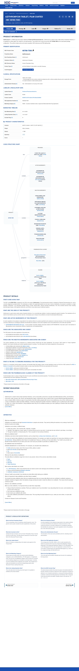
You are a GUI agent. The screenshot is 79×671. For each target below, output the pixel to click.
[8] (14, 103)
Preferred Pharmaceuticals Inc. (29, 91)
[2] (13, 60)
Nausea (9, 461)
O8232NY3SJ (40, 220)
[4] (16, 83)
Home (6, 5)
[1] (16, 57)
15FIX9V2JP (40, 235)
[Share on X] (63, 16)
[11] (16, 114)
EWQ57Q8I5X (40, 216)
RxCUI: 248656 (39, 275)
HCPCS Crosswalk (54, 5)
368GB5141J (40, 231)
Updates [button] (62, 5)
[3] (11, 66)
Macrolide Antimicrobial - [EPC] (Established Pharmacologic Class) (21, 379)
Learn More (8, 406)
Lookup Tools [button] (13, 5)
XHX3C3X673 (40, 240)
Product (9, 28)
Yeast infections (11, 464)
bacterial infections (27, 422)
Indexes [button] (27, 5)
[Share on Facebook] (59, 16)
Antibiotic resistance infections (15, 472)
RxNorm (41, 5)
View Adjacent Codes (27, 69)
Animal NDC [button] (8, 7)
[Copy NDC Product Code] (33, 50)
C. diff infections (11, 468)
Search (73, 2)
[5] (12, 91)
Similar (69, 28)
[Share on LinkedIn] (66, 16)
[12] (12, 117)
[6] (17, 100)
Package (21, 28)
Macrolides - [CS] (10, 381)
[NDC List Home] (11, 2)
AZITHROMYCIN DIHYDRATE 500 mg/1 (15, 324)
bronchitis (17, 453)
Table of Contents (9, 31)
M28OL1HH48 (40, 198)
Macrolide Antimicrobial (39, 254)
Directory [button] (21, 5)
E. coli (55, 436)
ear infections (8, 440)
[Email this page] (69, 16)
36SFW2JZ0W (40, 210)
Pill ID (46, 5)
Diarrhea (9, 462)
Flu (8, 451)
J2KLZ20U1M (38, 179)
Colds (8, 448)
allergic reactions (25, 470)
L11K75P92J (41, 204)
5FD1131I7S (40, 173)
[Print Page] (72, 16)
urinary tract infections (45, 436)
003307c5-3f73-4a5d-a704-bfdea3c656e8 (31, 97)
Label (33, 28)
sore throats (13, 449)
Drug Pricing (35, 5)
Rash (8, 459)
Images (44, 28)
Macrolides (38, 260)
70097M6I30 (41, 225)
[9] (15, 111)
